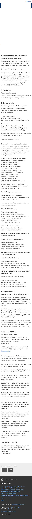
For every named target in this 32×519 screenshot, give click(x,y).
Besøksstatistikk (6, 497)
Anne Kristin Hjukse (15, 507)
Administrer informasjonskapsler (11, 491)
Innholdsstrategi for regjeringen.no (11, 487)
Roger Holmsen (12, 508)
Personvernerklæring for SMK (8, 511)
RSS (3, 500)
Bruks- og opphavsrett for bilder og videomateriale (15, 495)
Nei (11, 470)
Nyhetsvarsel (5, 498)
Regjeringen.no (11, 479)
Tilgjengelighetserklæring (9, 493)
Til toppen (16, 460)
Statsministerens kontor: (18, 504)
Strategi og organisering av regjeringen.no (13, 486)
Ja (4, 470)
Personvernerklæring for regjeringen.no (13, 489)
